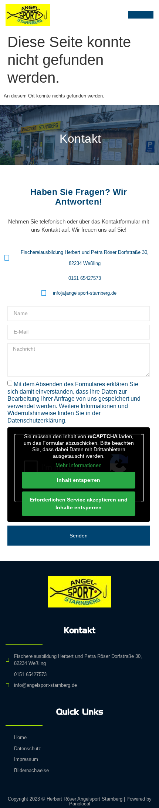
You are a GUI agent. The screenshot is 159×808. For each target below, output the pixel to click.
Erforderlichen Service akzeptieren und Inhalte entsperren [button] (79, 503)
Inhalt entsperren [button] (78, 480)
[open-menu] (140, 15)
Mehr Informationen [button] (78, 465)
